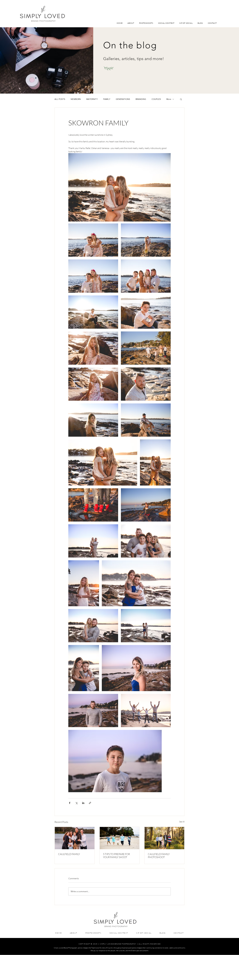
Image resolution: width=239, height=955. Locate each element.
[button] (181, 99)
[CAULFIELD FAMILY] (74, 838)
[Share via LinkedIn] (83, 803)
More (168, 99)
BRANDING (141, 99)
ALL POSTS (59, 99)
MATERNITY (92, 99)
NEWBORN (76, 99)
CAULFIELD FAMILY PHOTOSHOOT (159, 856)
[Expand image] (93, 240)
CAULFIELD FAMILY (69, 854)
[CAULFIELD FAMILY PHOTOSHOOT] (164, 838)
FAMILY (106, 99)
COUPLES (156, 99)
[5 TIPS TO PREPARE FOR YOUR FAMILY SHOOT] (119, 838)
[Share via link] (90, 803)
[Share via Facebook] (69, 803)
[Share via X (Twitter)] (76, 803)
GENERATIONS (123, 99)
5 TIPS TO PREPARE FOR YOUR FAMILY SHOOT (116, 856)
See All (182, 821)
